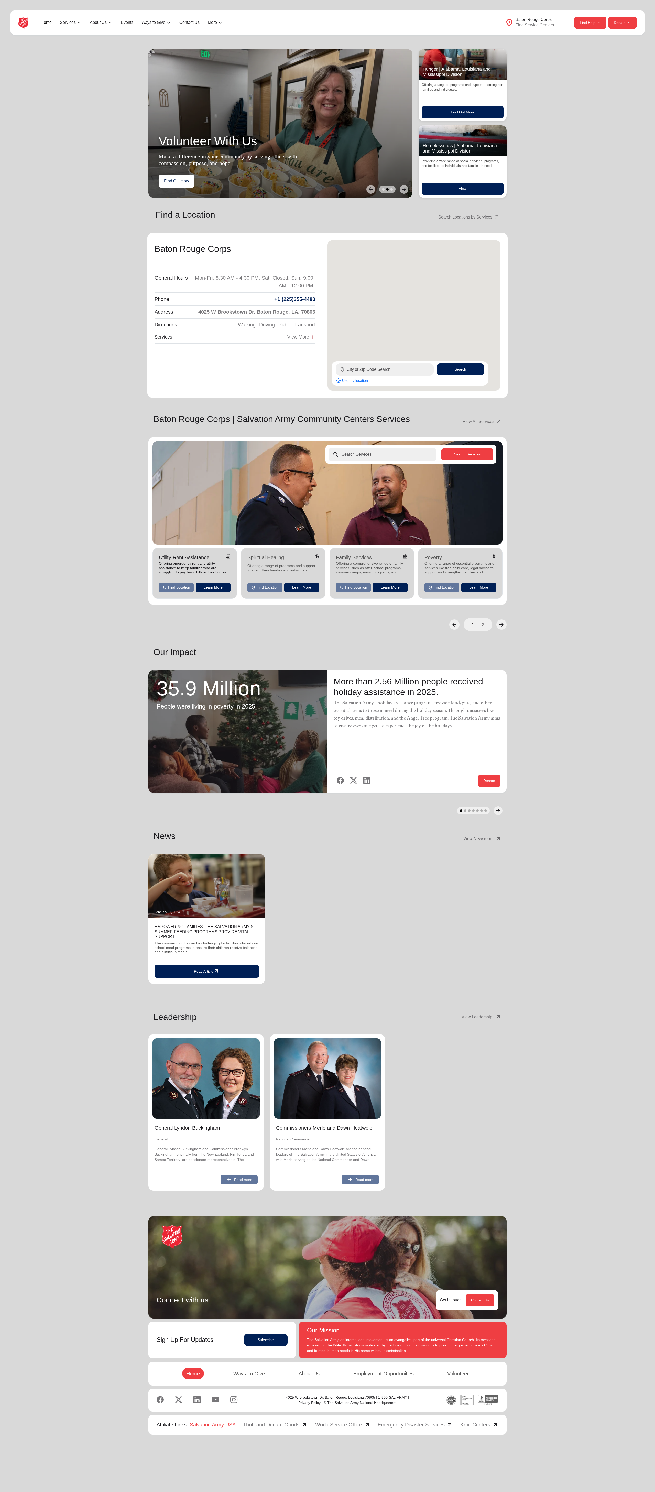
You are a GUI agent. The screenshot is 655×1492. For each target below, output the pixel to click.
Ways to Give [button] (153, 22)
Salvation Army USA (213, 1425)
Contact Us (189, 22)
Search (460, 369)
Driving (267, 325)
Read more (239, 1179)
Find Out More (462, 112)
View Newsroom (482, 839)
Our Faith (209, 181)
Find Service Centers (535, 25)
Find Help (587, 22)
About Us (309, 1373)
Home (46, 22)
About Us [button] (98, 22)
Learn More (213, 587)
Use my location (352, 381)
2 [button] (483, 624)
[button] (454, 624)
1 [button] (473, 624)
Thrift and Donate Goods (275, 1425)
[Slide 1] (383, 189)
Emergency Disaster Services (415, 1425)
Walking (247, 325)
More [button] (212, 22)
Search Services (467, 454)
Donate (620, 22)
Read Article (207, 971)
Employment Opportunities (383, 1373)
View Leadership (481, 1017)
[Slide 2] (387, 189)
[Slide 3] (391, 189)
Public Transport (296, 325)
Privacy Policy (309, 1403)
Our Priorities (176, 181)
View (462, 189)
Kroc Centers (479, 1425)
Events (127, 22)
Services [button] (68, 22)
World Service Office (342, 1425)
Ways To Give (249, 1373)
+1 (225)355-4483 (294, 299)
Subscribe (266, 1340)
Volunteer (458, 1373)
